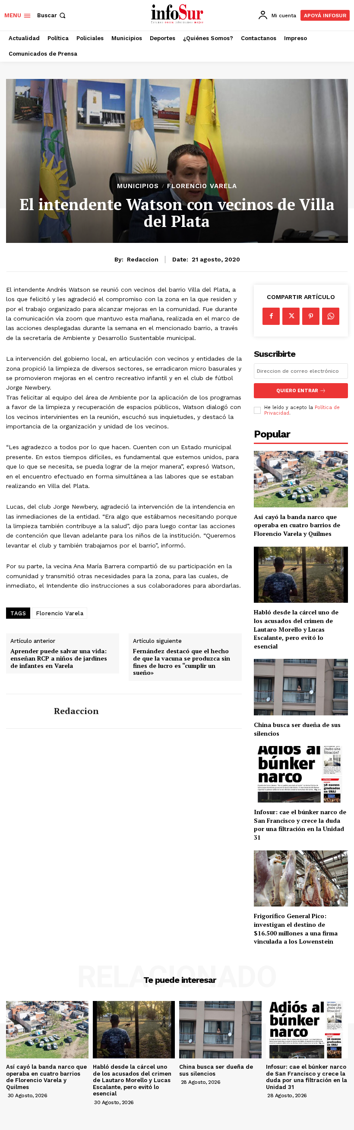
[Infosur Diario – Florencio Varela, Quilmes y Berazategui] (178, 14)
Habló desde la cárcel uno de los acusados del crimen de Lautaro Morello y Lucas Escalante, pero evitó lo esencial (296, 629)
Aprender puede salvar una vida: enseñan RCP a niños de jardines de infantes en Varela (58, 658)
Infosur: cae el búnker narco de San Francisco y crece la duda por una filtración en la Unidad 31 (300, 824)
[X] (291, 316)
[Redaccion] (26, 711)
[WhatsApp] (330, 316)
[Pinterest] (310, 316)
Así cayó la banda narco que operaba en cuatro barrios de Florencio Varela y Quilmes (297, 525)
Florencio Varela (202, 186)
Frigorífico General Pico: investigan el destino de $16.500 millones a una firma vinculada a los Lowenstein (296, 928)
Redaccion (142, 259)
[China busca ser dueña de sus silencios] (301, 687)
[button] (52, 15)
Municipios (138, 186)
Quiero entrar (297, 390)
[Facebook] (271, 316)
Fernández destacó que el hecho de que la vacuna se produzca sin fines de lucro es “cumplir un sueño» (181, 662)
